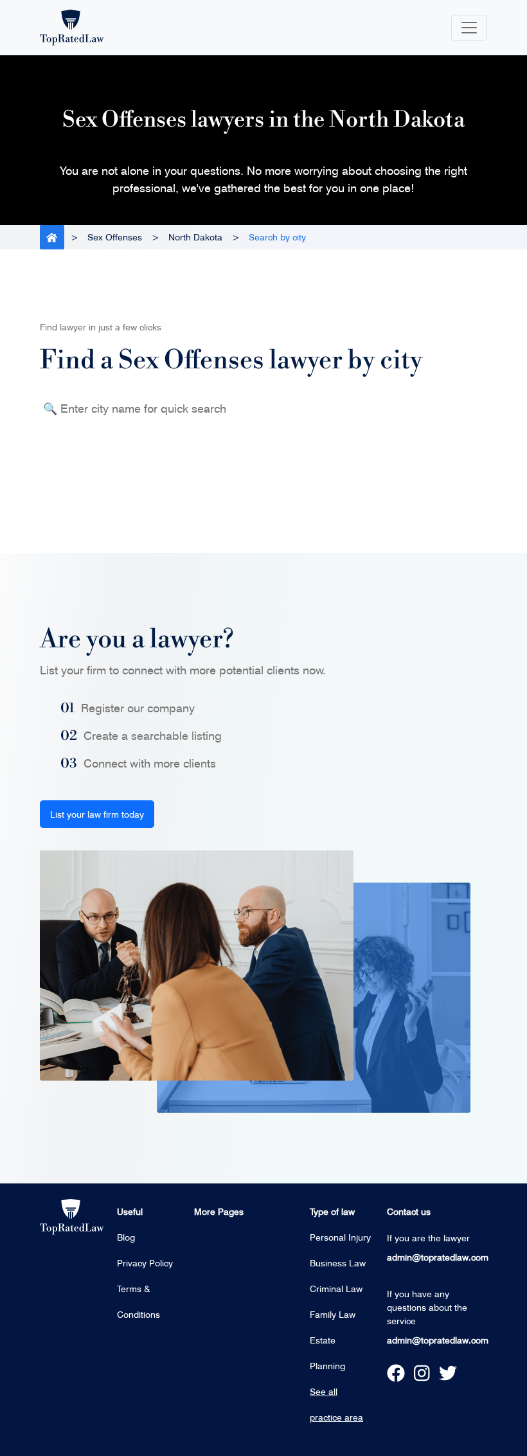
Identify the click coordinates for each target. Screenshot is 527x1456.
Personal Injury (340, 1237)
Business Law (338, 1263)
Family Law (332, 1314)
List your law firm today (97, 814)
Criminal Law (336, 1288)
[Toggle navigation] (469, 27)
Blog (126, 1237)
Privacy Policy (145, 1263)
